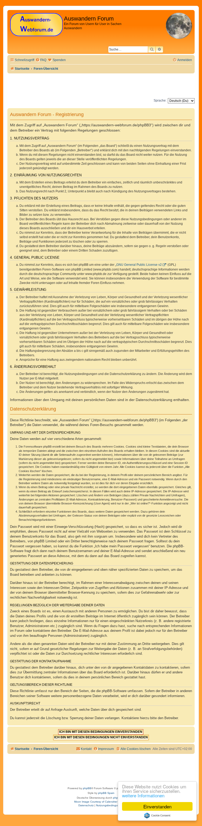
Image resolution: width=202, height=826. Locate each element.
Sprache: (160, 100)
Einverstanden (157, 806)
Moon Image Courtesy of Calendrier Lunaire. (101, 801)
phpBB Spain (106, 793)
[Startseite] (36, 24)
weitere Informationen (143, 795)
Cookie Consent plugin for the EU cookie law (157, 815)
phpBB (87, 788)
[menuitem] (41, 60)
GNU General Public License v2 (139, 265)
